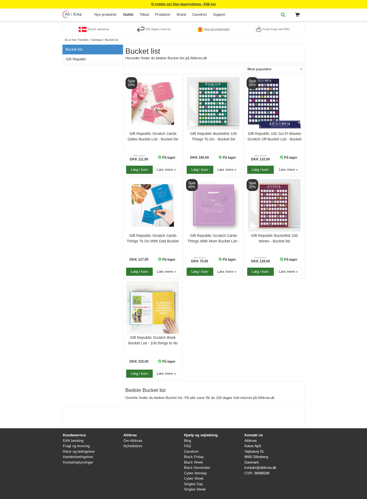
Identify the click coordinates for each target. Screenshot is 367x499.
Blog (187, 441)
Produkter (163, 15)
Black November (197, 468)
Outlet (128, 15)
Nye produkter (105, 15)
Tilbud (144, 15)
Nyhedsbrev (133, 446)
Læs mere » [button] (166, 170)
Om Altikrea (132, 441)
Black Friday (194, 457)
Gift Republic (76, 59)
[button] (296, 15)
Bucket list (74, 49)
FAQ (187, 446)
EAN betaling (73, 441)
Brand (181, 15)
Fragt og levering (76, 446)
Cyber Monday (195, 473)
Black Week (193, 462)
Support (219, 15)
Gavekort (199, 15)
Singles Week (195, 489)
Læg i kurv (139, 170)
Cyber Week (194, 478)
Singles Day (193, 484)
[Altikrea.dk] (76, 14)
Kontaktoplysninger (78, 462)
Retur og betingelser (79, 452)
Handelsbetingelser (78, 457)
